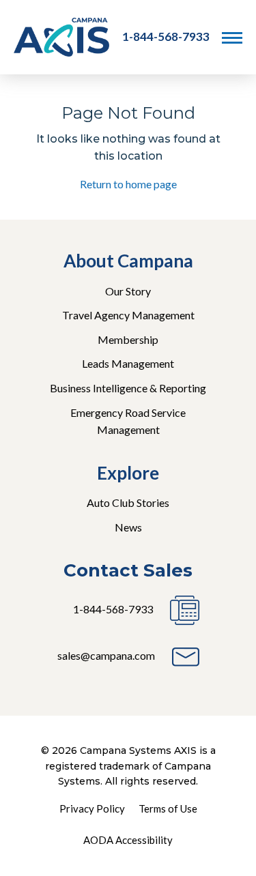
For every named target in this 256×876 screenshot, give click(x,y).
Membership (128, 339)
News (128, 527)
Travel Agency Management (128, 314)
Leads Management (128, 363)
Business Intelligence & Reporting (128, 387)
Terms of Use (168, 808)
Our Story (128, 290)
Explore (128, 473)
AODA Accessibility (128, 840)
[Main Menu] (232, 37)
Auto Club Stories (128, 502)
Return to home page (128, 183)
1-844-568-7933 (166, 36)
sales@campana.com (106, 655)
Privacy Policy (92, 808)
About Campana (128, 261)
